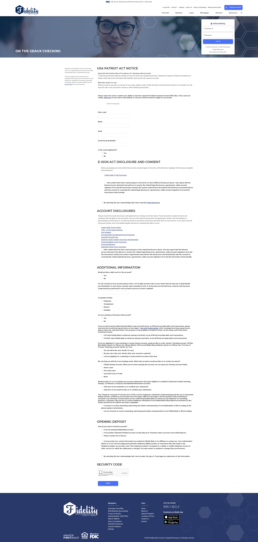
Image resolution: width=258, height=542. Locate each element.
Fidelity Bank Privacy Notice (111, 228)
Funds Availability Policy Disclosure (113, 242)
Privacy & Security (114, 514)
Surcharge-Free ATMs (115, 508)
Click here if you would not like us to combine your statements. (128, 390)
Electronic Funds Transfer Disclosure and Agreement (119, 240)
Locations (166, 7)
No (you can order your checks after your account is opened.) (127, 353)
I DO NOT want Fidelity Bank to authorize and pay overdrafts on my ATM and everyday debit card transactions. (145, 338)
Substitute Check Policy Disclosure (113, 247)
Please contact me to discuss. (115, 436)
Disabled (107, 310)
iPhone (171, 517)
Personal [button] (165, 13)
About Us (189, 7)
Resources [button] (233, 13)
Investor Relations (214, 7)
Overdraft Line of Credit (113, 374)
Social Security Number (107, 141)
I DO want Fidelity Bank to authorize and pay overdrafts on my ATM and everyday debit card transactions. (144, 335)
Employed (107, 301)
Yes (105, 153)
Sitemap (111, 529)
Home (143, 508)
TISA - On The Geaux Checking (112, 230)
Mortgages (204, 13)
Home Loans (108, 368)
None (106, 377)
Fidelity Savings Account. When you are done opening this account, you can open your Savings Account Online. (146, 365)
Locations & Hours (147, 516)
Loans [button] (191, 13)
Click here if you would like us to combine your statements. (126, 387)
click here (107, 98)
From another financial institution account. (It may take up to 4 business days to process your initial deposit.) (145, 433)
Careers (181, 7)
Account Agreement (108, 244)
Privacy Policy (68, 84)
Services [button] (219, 13)
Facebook (167, 506)
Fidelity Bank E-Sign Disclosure (115, 175)
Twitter (170, 506)
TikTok (178, 506)
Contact (174, 7)
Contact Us (145, 519)
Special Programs (200, 7)
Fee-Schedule (106, 232)
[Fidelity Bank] (27, 10)
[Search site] (241, 13)
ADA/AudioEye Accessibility (118, 511)
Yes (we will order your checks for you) (119, 350)
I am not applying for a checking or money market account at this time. (130, 356)
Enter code (102, 112)
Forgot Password (218, 49)
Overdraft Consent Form (109, 237)
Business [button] (178, 13)
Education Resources (115, 524)
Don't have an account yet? (217, 52)
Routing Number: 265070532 (118, 516)
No (105, 156)
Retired (106, 307)
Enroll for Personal (211, 47)
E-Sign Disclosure (153, 203)
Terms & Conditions (115, 521)
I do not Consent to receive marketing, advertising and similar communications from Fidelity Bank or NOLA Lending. (148, 411)
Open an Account (235, 7)
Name (100, 122)
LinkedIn (164, 506)
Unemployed (108, 304)
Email (100, 131)
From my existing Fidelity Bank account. (119, 430)
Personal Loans (110, 371)
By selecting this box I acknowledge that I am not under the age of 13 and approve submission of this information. (147, 456)
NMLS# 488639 (113, 519)
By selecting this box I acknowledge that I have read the (132, 203)
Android (171, 522)
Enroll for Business (224, 47)
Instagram (173, 506)
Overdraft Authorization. (149, 328)
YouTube (176, 506)
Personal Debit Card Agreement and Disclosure (118, 235)
